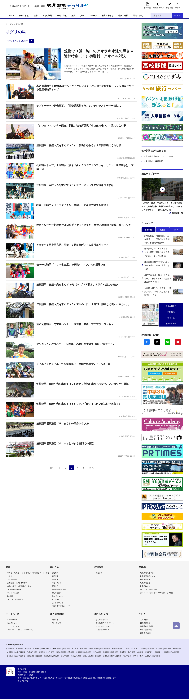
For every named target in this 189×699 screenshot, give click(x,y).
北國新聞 (106, 652)
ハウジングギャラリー (148, 589)
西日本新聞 (65, 656)
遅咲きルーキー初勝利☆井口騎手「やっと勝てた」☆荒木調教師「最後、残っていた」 (85, 224)
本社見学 (55, 579)
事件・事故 (24, 15)
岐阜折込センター (146, 586)
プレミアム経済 (13, 593)
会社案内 (55, 573)
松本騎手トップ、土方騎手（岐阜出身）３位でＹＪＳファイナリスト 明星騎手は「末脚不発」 (85, 167)
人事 (82, 15)
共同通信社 (144, 620)
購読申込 (55, 586)
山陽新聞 (156, 652)
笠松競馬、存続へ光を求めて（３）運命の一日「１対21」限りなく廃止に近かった (82, 304)
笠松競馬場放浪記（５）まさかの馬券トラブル (62, 423)
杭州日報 (55, 620)
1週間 (162, 230)
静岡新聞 (79, 652)
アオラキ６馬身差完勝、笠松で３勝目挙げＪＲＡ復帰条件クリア (72, 244)
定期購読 (171, 312)
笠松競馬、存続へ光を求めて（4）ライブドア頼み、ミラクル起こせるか (77, 284)
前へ (51, 467)
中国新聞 (165, 652)
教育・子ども (107, 15)
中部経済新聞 (61, 652)
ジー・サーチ (12, 620)
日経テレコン (12, 623)
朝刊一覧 (147, 8)
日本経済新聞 (117, 648)
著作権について (57, 596)
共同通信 (156, 656)
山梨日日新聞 (20, 652)
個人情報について (58, 599)
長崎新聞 (97, 656)
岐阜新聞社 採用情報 (153, 161)
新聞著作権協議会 (146, 626)
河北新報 (27, 648)
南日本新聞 (127, 656)
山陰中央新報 (20, 656)
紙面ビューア (158, 8)
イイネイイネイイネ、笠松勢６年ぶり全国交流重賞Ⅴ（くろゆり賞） (74, 363)
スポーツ (93, 15)
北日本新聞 (97, 652)
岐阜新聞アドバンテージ (105, 623)
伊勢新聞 (70, 652)
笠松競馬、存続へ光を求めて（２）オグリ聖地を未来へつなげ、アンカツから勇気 (82, 383)
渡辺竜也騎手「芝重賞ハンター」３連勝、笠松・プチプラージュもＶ (75, 324)
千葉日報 (167, 648)
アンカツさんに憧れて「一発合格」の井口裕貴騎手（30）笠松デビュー (76, 344)
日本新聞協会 (145, 623)
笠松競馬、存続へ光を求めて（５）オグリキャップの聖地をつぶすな (75, 185)
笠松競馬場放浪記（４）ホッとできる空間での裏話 (65, 443)
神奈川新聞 (177, 648)
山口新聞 (10, 656)
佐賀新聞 (106, 656)
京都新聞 (123, 652)
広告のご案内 (57, 593)
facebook (147, 342)
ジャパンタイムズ (130, 648)
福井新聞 (114, 652)
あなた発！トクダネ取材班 (17, 583)
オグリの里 (18, 24)
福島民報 (83, 648)
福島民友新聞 (94, 648)
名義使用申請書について (61, 606)
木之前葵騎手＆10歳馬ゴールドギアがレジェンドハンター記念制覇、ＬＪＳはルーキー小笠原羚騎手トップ (85, 87)
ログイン (178, 8)
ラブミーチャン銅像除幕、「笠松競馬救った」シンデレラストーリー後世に (78, 105)
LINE (167, 342)
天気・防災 (138, 15)
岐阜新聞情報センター (148, 576)
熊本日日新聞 (116, 656)
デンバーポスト (57, 623)
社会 (35, 15)
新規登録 (169, 8)
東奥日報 (36, 648)
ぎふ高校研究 (12, 579)
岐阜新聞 (87, 652)
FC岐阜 (10, 596)
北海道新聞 (10, 648)
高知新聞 (55, 656)
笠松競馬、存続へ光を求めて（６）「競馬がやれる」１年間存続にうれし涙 (78, 145)
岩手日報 (75, 648)
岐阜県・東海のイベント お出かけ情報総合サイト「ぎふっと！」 (28, 574)
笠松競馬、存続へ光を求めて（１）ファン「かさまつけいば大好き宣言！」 (78, 403)
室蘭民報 (19, 648)
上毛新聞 (159, 648)
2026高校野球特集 (14, 589)
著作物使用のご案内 (59, 589)
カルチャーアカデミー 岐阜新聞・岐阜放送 (156, 593)
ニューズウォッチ (14, 626)
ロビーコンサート (58, 583)
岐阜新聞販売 (145, 583)
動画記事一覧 (177, 213)
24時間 (148, 230)
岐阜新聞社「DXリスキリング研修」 (159, 156)
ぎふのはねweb (102, 620)
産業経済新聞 (105, 648)
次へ (91, 467)
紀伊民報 (148, 652)
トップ (11, 15)
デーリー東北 (46, 648)
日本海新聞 (174, 652)
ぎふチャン (100, 573)
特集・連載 (123, 15)
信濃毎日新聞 (32, 652)
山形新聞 (66, 648)
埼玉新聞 (10, 652)
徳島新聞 (47, 656)
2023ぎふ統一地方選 (15, 599)
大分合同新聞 (76, 656)
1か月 (176, 230)
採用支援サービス (102, 630)
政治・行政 (62, 15)
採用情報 (55, 576)
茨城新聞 (150, 648)
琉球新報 (148, 656)
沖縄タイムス (138, 656)
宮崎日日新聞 (88, 656)
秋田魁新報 (57, 648)
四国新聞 (30, 656)
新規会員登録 (171, 306)
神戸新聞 (131, 652)
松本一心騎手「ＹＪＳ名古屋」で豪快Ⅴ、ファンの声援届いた (70, 264)
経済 (73, 15)
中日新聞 (50, 652)
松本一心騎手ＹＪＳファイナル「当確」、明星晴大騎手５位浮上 (72, 205)
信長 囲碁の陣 (145, 633)
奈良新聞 (140, 652)
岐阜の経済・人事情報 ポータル (19, 586)
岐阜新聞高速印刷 (146, 573)
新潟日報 (42, 652)
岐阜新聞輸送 (145, 579)
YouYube (178, 342)
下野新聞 (142, 648)
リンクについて (57, 603)
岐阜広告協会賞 (146, 630)
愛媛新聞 (38, 656)
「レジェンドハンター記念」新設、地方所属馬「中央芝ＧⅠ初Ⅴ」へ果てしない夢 (81, 125)
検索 (178, 15)
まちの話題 (47, 15)
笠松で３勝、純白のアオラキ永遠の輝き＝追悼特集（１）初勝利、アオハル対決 (99, 53)
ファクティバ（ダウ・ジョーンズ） (20, 630)
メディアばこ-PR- (103, 626)
